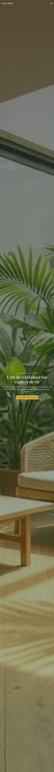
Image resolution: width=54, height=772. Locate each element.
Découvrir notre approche (27, 397)
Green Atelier (7, 3)
